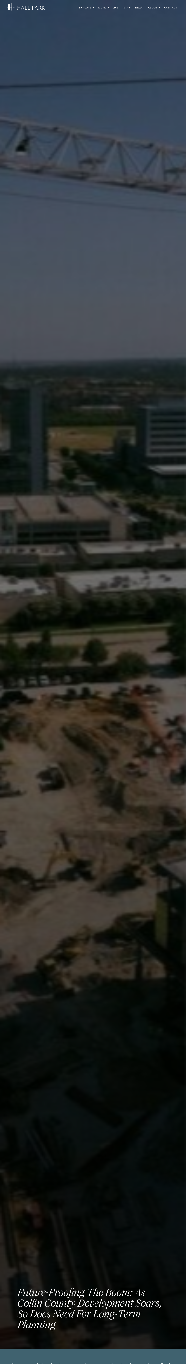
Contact (170, 7)
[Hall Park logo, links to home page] (26, 7)
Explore (85, 7)
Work (102, 7)
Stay (127, 7)
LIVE (116, 7)
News (139, 7)
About (153, 7)
